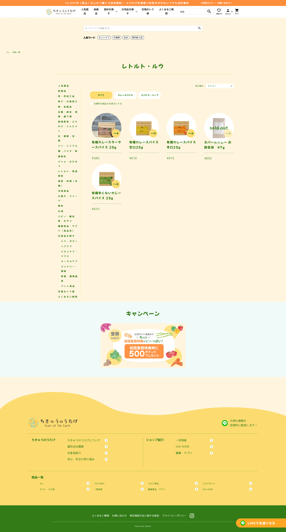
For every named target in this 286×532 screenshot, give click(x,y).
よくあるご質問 (68, 296)
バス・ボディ (69, 241)
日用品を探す (66, 235)
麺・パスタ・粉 (68, 151)
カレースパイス (125, 95)
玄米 (126, 37)
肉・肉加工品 (66, 96)
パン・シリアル (68, 145)
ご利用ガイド (207, 2)
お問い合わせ (223, 2)
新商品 (62, 91)
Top (7, 52)
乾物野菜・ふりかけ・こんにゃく (68, 126)
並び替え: (200, 85)
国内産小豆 (137, 37)
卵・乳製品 (65, 106)
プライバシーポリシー (174, 515)
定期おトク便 (66, 291)
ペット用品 (68, 286)
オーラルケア (69, 261)
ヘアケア (66, 246)
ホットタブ (104, 37)
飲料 (61, 205)
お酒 (61, 211)
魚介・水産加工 (68, 101)
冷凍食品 (63, 190)
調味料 (62, 156)
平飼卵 (116, 37)
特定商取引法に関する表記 (144, 515)
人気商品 (63, 85)
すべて (101, 95)
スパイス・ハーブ (149, 95)
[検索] (209, 11)
